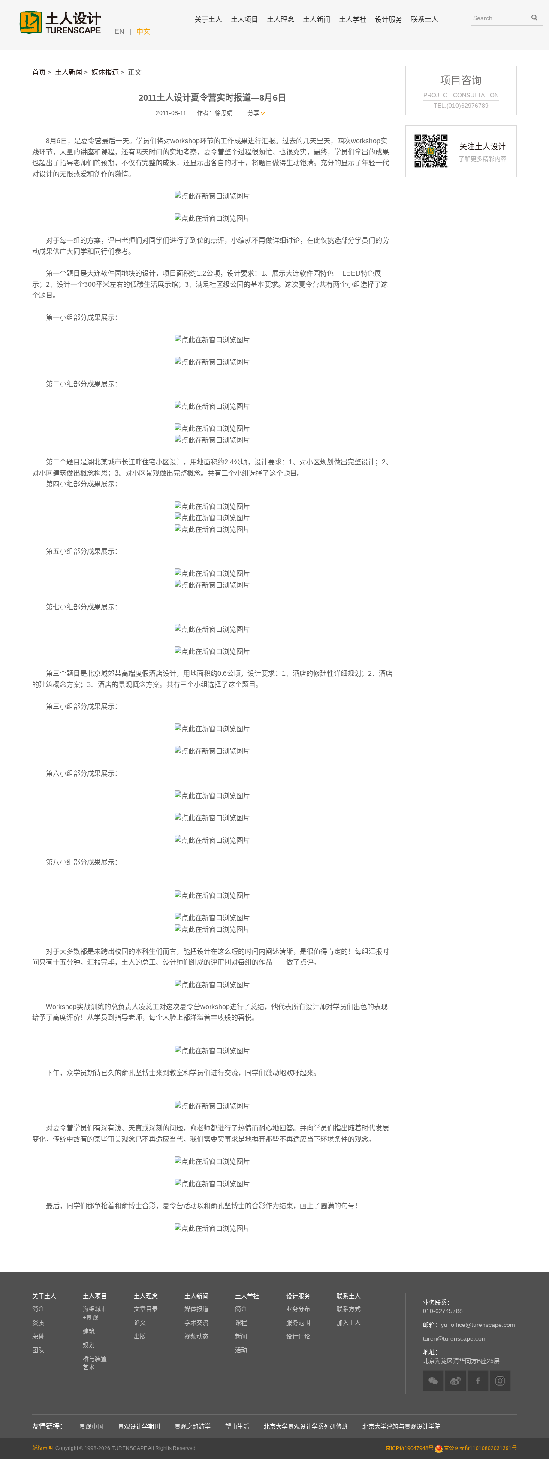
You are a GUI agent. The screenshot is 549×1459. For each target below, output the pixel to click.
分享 (253, 112)
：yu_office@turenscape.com (469, 1324)
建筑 (89, 1331)
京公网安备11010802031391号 (480, 1448)
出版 (140, 1336)
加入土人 (349, 1322)
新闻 (241, 1336)
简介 (38, 1308)
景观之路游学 (193, 1426)
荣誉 (38, 1336)
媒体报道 (105, 72)
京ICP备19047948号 (410, 1448)
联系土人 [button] (424, 19)
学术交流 (196, 1322)
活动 (241, 1350)
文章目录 (146, 1308)
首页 (39, 72)
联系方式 (349, 1308)
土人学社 (352, 19)
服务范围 (298, 1322)
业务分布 (298, 1308)
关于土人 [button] (208, 19)
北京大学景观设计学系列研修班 (306, 1426)
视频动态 (196, 1336)
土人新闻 (68, 72)
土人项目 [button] (244, 19)
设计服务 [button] (388, 19)
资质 (38, 1322)
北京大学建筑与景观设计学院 (401, 1426)
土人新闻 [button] (316, 19)
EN (119, 31)
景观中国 (91, 1426)
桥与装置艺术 (95, 1363)
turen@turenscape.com (455, 1338)
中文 (143, 31)
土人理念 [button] (280, 19)
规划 (89, 1344)
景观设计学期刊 (139, 1426)
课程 (241, 1322)
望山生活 (237, 1426)
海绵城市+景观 (95, 1313)
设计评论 (298, 1336)
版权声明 (42, 1448)
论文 (140, 1322)
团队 (38, 1350)
